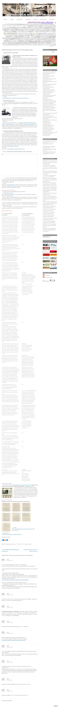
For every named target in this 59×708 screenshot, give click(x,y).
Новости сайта (20, 19)
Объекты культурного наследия (49, 104)
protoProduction (45, 74)
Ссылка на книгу (10, 195)
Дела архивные (46, 93)
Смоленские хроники (46, 126)
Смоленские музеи (46, 124)
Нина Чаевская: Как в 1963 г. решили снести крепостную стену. (49, 225)
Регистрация (51, 19)
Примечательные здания (47, 108)
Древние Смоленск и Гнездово (48, 95)
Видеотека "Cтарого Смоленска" (49, 84)
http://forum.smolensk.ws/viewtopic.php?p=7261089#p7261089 (13, 640)
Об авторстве (28, 19)
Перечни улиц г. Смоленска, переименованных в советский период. (49, 230)
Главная (5, 19)
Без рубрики (45, 77)
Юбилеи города (46, 135)
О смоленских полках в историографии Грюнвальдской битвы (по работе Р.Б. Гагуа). (50, 203)
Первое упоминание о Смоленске (49, 107)
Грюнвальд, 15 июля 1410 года (48, 91)
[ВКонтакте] (2, 540)
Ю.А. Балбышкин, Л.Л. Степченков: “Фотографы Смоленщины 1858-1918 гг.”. (50, 180)
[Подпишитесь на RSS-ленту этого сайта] (44, 275)
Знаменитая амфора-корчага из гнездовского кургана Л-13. (50, 168)
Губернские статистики (47, 92)
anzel (8, 559)
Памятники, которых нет (11, 544)
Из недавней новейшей (47, 96)
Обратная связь (43, 19)
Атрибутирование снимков (48, 75)
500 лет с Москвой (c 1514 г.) (48, 73)
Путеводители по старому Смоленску (50, 110)
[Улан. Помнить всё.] (53, 252)
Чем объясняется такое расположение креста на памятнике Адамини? (50, 172)
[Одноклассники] (4, 540)
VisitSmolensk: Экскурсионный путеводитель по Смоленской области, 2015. (50, 162)
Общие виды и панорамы (47, 103)
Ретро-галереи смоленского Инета (49, 113)
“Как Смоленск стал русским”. (48, 143)
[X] (3, 540)
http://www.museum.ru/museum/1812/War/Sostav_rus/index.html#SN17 (15, 579)
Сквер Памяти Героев (11, 184)
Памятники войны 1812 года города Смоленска (21, 484)
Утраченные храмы (46, 130)
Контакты (35, 19)
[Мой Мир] (6, 540)
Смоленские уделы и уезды (48, 125)
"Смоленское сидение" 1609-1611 (49, 71)
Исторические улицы (46, 99)
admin (30, 544)
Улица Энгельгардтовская (29, 124)
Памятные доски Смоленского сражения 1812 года (11, 534)
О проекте (12, 19)
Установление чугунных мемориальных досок (16, 148)
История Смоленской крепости (48, 100)
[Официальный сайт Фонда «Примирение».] (46, 258)
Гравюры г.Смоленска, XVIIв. (48, 89)
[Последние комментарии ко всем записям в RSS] (44, 277)
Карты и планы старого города (48, 102)
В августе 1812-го (46, 80)
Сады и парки (45, 114)
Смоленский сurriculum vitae (48, 128)
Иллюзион (44, 97)
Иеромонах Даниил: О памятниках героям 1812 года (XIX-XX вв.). (16, 98)
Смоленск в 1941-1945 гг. (47, 115)
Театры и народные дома (47, 129)
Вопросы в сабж (46, 85)
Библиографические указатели (48, 78)
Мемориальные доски (29, 486)
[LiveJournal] (7, 540)
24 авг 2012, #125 (9, 193)
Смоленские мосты (46, 122)
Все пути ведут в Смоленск (48, 86)
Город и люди (45, 88)
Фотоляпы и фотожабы (47, 133)
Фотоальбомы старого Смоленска (49, 132)
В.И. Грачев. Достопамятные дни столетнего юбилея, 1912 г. (23, 528)
